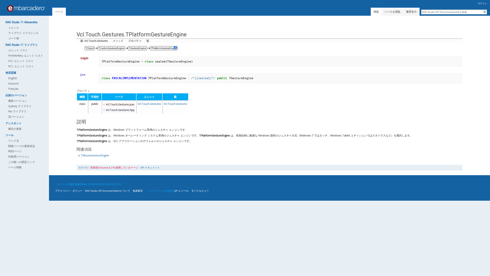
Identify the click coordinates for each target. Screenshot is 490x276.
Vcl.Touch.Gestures (149, 104)
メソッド (118, 41)
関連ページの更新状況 (21, 146)
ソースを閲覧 (392, 11)
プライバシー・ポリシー (68, 190)
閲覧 (376, 11)
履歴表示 (411, 11)
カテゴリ (83, 167)
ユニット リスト (18, 50)
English (12, 78)
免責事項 (138, 190)
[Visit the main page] (26, 8)
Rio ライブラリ (17, 111)
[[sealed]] (203, 78)
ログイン (482, 3)
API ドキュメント (150, 167)
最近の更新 (15, 129)
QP (176, 190)
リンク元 (13, 140)
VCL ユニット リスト (20, 61)
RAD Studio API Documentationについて (107, 190)
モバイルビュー (200, 190)
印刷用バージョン (19, 156)
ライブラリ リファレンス (23, 33)
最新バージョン (17, 101)
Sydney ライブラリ (19, 106)
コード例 (13, 38)
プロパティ (135, 41)
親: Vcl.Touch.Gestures (94, 41)
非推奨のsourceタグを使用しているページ (114, 167)
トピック (13, 28)
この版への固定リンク (21, 162)
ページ (59, 11)
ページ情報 (15, 167)
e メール (183, 190)
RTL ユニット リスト (21, 66)
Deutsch (13, 83)
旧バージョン (16, 116)
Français (13, 88)
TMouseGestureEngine (95, 155)
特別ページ (15, 151)
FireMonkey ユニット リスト (25, 55)
